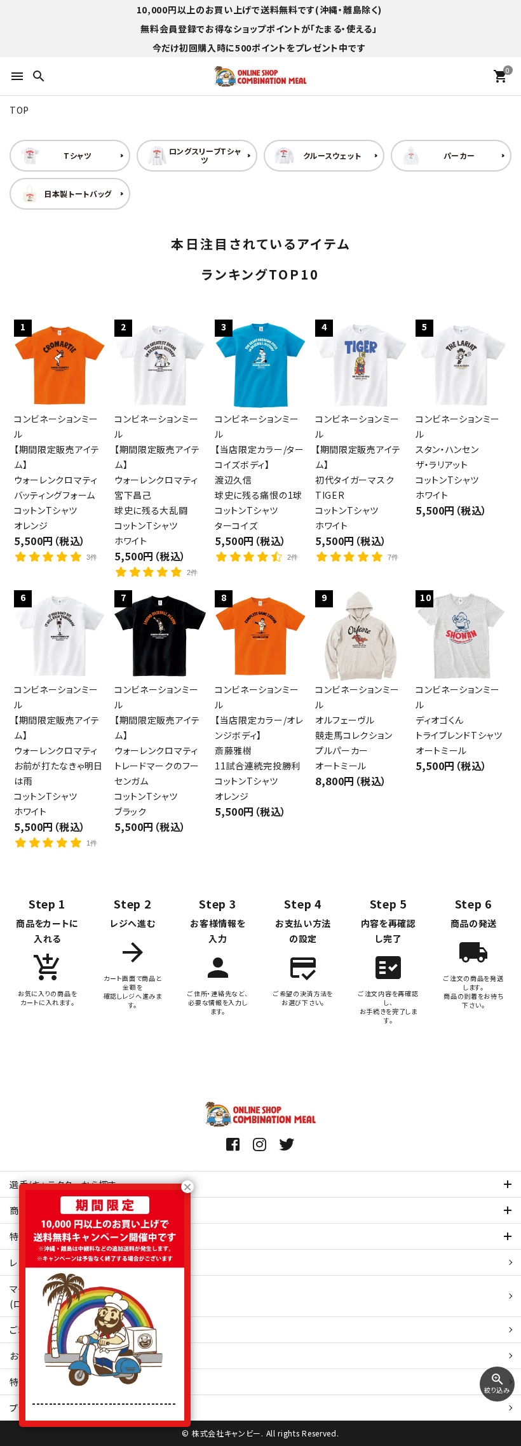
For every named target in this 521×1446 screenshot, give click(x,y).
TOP (19, 110)
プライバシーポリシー (52, 1408)
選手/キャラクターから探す (63, 1184)
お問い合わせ (37, 1355)
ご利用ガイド (35, 1329)
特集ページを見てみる (55, 1236)
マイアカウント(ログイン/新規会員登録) (60, 1296)
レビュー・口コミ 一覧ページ (67, 1262)
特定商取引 (47, 1381)
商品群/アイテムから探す (59, 1210)
